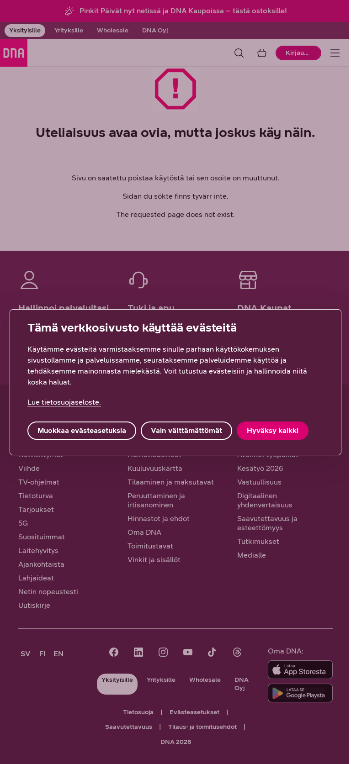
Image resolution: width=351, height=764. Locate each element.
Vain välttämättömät (186, 430)
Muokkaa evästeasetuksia (81, 430)
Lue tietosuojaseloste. (64, 402)
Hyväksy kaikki (272, 430)
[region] (175, 382)
